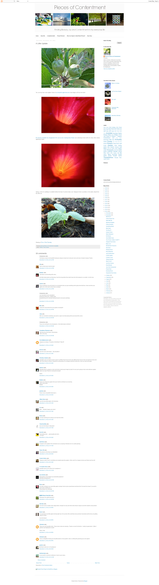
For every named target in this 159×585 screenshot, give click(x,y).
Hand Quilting (118, 145)
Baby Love (108, 243)
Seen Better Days (110, 238)
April (107, 287)
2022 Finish (116, 131)
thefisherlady (43, 553)
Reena (41, 415)
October (108, 275)
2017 (106, 199)
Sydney (120, 155)
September (108, 277)
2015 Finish (116, 128)
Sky (121, 153)
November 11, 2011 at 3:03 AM (46, 386)
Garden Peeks (109, 232)
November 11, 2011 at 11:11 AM (47, 470)
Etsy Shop (89, 35)
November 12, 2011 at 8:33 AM (46, 549)
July (107, 281)
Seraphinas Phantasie (45, 330)
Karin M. (41, 432)
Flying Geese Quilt (117, 143)
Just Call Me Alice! (110, 253)
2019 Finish (119, 130)
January (108, 292)
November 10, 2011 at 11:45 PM (47, 309)
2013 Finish (106, 128)
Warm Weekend (109, 234)
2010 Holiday (112, 127)
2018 (106, 197)
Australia (109, 133)
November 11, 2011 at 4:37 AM (46, 411)
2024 (106, 188)
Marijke (41, 380)
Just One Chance (110, 263)
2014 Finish (111, 128)
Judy (41, 314)
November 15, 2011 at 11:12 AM (47, 557)
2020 (106, 193)
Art (40, 407)
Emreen (41, 349)
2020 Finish (106, 131)
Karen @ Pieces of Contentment (47, 245)
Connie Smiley (43, 458)
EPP (110, 139)
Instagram (117, 147)
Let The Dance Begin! (116, 91)
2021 (106, 191)
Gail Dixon (42, 441)
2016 (106, 201)
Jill (40, 264)
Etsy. (113, 139)
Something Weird (110, 226)
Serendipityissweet (44, 340)
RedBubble (110, 151)
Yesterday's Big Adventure (115, 108)
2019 (106, 195)
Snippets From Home (111, 241)
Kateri (41, 512)
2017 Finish (108, 130)
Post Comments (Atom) (47, 565)
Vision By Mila (43, 424)
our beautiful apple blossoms (63, 92)
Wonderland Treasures (111, 245)
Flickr (121, 141)
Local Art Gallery (111, 148)
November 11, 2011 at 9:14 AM (46, 462)
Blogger (85, 581)
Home (37, 35)
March (107, 289)
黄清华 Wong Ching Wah (45, 495)
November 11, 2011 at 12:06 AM (47, 317)
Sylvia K (41, 367)
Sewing (120, 151)
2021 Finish (111, 131)
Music (116, 148)
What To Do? (109, 261)
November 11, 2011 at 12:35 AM (47, 326)
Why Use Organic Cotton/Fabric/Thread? (76, 35)
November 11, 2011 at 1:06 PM (46, 507)
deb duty (42, 503)
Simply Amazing (109, 259)
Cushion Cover (109, 257)
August (108, 279)
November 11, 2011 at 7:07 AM (46, 445)
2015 (106, 203)
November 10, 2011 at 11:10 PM (47, 288)
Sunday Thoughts (112, 155)
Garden (47, 247)
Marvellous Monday (116, 115)
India (108, 147)
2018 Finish (114, 130)
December (108, 213)
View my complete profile (109, 68)
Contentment (107, 137)
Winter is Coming (115, 83)
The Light (114, 99)
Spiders (105, 154)
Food (44, 247)
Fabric (105, 141)
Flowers (41, 247)
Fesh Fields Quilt (116, 141)
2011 (106, 211)
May (40, 305)
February (108, 290)
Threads (116, 157)
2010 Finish (106, 127)
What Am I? (108, 216)
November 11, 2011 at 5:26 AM (46, 437)
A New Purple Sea (110, 218)
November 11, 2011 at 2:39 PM (46, 520)
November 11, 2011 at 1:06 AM (46, 345)
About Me (43, 35)
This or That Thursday (46, 242)
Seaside (115, 151)
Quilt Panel (116, 149)
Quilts (120, 150)
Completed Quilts (51, 35)
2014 (106, 205)
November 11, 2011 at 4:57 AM (46, 427)
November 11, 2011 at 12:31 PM (47, 480)
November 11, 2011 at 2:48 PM (46, 532)
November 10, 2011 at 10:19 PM (47, 279)
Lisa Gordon (42, 474)
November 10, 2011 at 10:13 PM (47, 268)
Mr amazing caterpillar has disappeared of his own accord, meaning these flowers (55, 137)
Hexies (105, 147)
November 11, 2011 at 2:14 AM (46, 353)
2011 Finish (119, 127)
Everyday (118, 139)
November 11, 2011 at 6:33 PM (46, 540)
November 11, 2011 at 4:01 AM (46, 403)
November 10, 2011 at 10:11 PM (47, 259)
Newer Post (38, 563)
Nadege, (41, 272)
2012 (106, 209)
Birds (109, 135)
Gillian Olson (42, 399)
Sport (109, 154)
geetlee (41, 545)
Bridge (116, 135)
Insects (112, 147)
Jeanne (41, 283)
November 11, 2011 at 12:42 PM (47, 491)
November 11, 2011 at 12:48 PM (47, 499)
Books (112, 134)
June (107, 283)
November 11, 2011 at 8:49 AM (46, 453)
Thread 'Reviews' (61, 35)
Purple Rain (108, 269)
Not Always (108, 236)
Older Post (97, 563)
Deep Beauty (109, 265)
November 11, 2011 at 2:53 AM (46, 375)
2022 (106, 190)
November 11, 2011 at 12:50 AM (47, 335)
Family (109, 141)
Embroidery (106, 139)
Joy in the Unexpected (111, 267)
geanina (41, 391)
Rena (41, 484)
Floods (105, 143)
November (108, 215)
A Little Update (109, 255)
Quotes (105, 151)
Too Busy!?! (108, 230)
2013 (106, 207)
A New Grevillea (109, 224)
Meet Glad (108, 228)
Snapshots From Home (111, 273)
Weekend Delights (110, 222)
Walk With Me (109, 220)
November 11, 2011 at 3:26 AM (46, 394)
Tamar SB (42, 450)
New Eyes (108, 247)
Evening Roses (109, 271)
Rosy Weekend (109, 251)
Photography (110, 150)
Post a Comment (41, 560)
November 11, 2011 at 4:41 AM (46, 419)
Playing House (109, 249)
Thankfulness (108, 157)
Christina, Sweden (44, 358)
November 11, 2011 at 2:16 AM (46, 363)
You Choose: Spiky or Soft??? (112, 240)
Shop (105, 153)
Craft (113, 137)
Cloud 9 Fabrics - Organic (114, 136)
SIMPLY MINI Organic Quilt (113, 152)
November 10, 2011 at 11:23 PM (47, 301)
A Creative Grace (44, 466)
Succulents (114, 154)
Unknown (42, 524)
